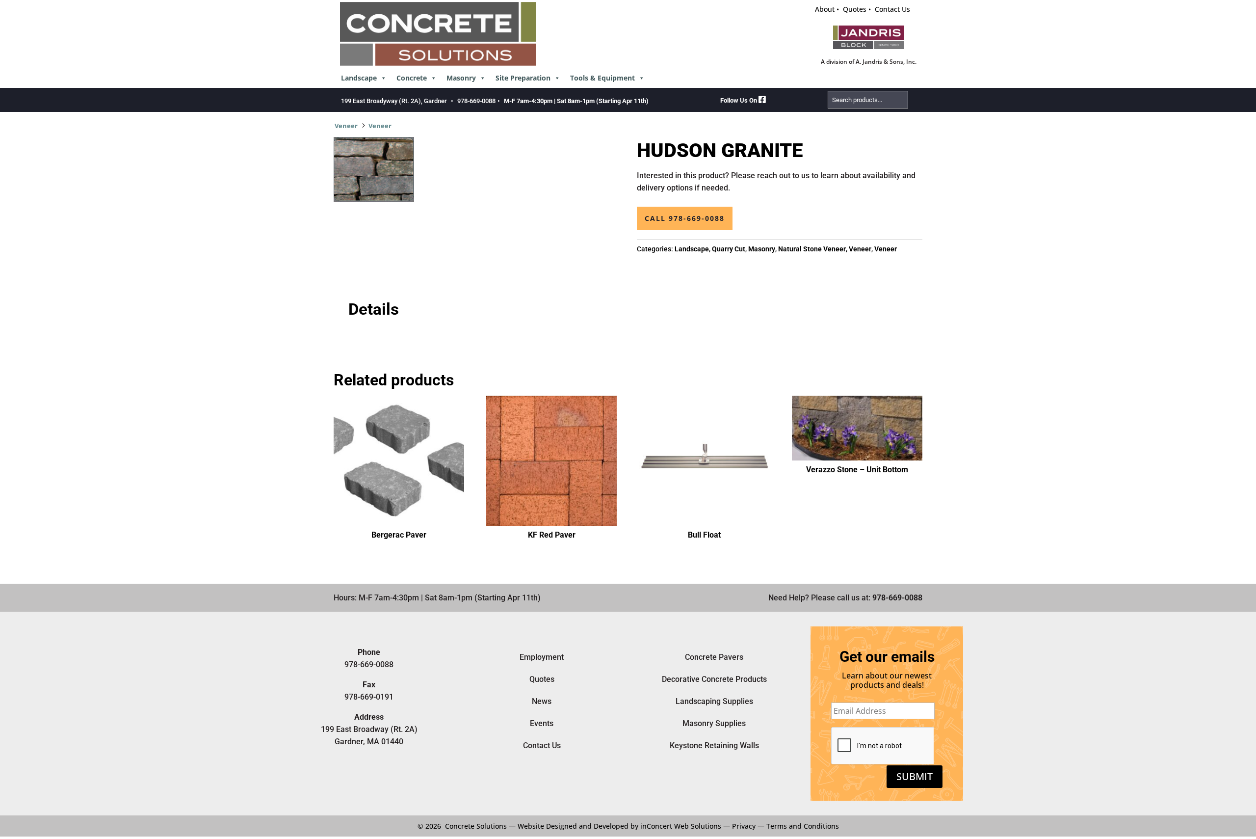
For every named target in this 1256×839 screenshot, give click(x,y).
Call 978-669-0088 (685, 218)
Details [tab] (373, 309)
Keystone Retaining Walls (714, 745)
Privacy (744, 826)
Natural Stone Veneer (812, 249)
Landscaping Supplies (714, 701)
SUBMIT (914, 776)
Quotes (854, 9)
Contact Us (892, 9)
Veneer (346, 125)
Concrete (411, 77)
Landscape (359, 77)
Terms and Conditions (802, 826)
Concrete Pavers (714, 657)
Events (541, 723)
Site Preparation (523, 77)
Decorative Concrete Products (714, 679)
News (541, 701)
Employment (542, 657)
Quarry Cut (728, 249)
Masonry (461, 77)
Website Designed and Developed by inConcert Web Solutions (619, 826)
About (825, 9)
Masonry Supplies (714, 723)
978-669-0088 (476, 101)
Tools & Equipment (602, 77)
